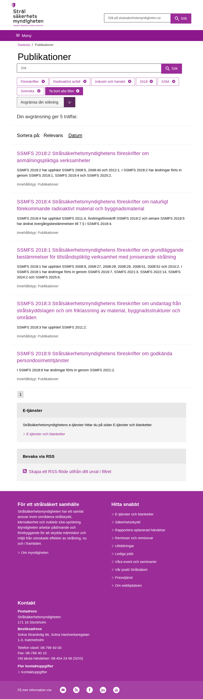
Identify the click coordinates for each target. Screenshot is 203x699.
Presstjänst (124, 578)
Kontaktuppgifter (34, 672)
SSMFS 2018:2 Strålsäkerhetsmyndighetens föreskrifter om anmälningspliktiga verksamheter (83, 156)
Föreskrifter (30, 82)
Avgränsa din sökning (39, 102)
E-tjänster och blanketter (45, 434)
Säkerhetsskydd (127, 522)
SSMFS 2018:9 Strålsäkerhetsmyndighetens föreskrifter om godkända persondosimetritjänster (94, 357)
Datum (75, 135)
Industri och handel (110, 82)
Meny (27, 35)
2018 (144, 82)
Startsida (24, 45)
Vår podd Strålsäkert (131, 570)
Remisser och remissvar (134, 538)
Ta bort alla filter (61, 91)
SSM (165, 82)
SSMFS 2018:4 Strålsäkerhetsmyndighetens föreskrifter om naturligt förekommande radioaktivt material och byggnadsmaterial (92, 205)
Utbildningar (124, 546)
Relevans (53, 135)
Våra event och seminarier (136, 562)
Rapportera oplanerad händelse (140, 530)
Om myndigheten (34, 553)
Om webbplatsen (128, 586)
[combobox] (147, 17)
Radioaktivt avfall (67, 82)
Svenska (28, 91)
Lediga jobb (124, 554)
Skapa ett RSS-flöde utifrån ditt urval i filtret (70, 471)
